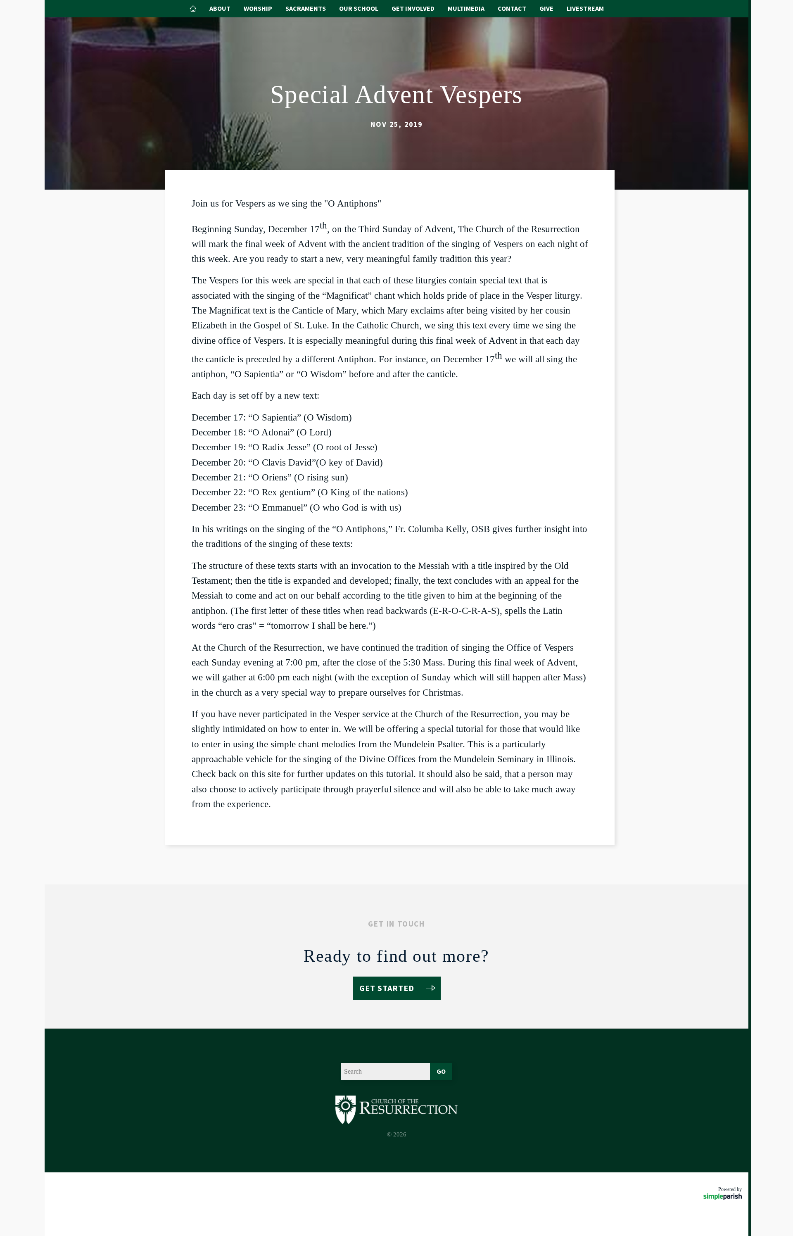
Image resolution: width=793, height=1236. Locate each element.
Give (546, 8)
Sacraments (305, 8)
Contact (512, 8)
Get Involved (413, 8)
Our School (358, 8)
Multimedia (466, 8)
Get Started (386, 988)
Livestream (585, 8)
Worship (258, 8)
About (219, 8)
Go (441, 1071)
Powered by (730, 1189)
